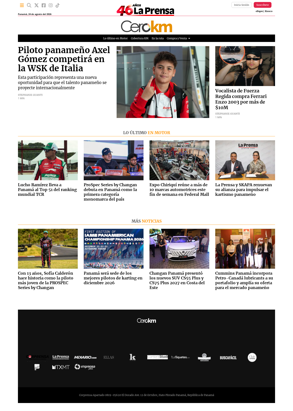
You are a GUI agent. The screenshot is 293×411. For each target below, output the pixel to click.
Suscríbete (262, 4)
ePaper (259, 11)
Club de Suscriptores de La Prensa (253, 358)
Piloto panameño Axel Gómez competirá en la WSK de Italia (64, 59)
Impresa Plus (86, 368)
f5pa (37, 368)
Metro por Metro (62, 368)
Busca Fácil (229, 358)
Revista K (134, 358)
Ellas (110, 358)
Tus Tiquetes (181, 358)
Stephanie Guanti (30, 94)
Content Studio (157, 358)
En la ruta (158, 38)
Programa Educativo (205, 358)
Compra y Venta (177, 38)
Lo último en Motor (115, 38)
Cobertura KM (139, 38)
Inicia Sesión (241, 4)
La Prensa (62, 358)
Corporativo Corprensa (39, 358)
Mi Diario (86, 358)
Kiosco (268, 11)
